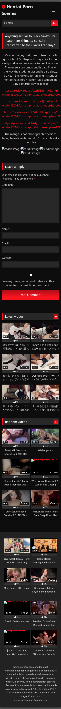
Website (7, 257)
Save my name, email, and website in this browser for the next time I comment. (28, 283)
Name (6, 229)
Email (6, 243)
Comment (7, 184)
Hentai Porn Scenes (17, 10)
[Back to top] (50, 699)
